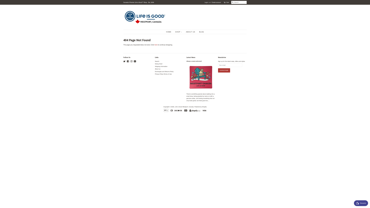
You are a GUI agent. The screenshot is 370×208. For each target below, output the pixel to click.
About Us (190, 32)
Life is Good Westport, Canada (184, 107)
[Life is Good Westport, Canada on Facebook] (128, 62)
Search (157, 61)
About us (157, 69)
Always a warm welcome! (194, 61)
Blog (201, 32)
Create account (216, 2)
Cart (227, 2)
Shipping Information (161, 66)
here (156, 45)
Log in (206, 2)
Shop (178, 32)
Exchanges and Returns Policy (164, 71)
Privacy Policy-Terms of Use (163, 74)
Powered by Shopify (200, 107)
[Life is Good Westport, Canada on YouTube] (135, 62)
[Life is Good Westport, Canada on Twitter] (124, 62)
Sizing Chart (158, 64)
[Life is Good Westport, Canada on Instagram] (131, 62)
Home (168, 32)
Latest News (190, 57)
